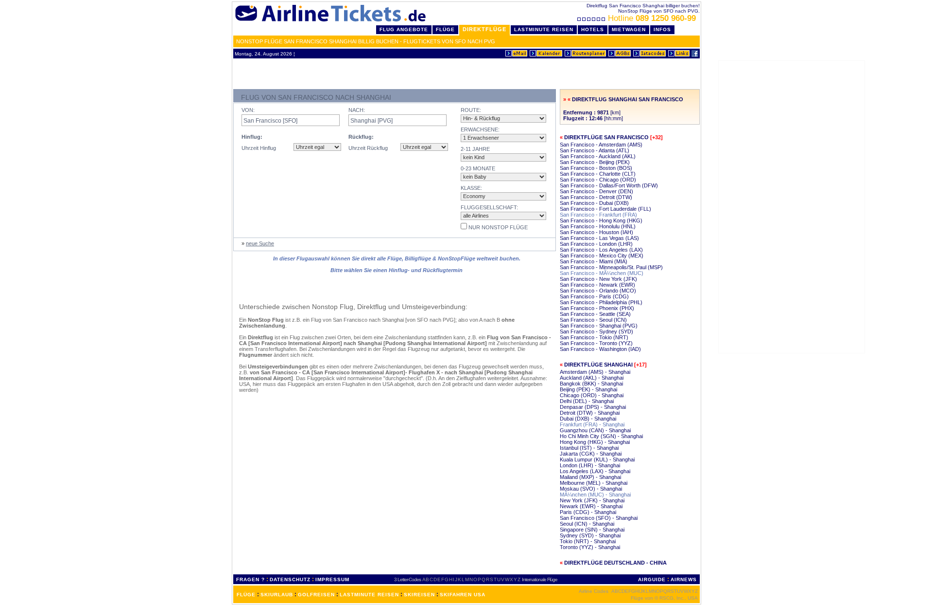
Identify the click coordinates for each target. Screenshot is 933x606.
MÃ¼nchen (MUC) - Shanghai (595, 494)
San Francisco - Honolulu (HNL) (598, 226)
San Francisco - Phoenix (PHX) (597, 308)
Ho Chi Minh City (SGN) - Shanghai (601, 436)
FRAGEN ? (250, 579)
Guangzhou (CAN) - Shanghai (595, 430)
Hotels (592, 29)
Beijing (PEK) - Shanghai (588, 389)
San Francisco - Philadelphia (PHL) (601, 302)
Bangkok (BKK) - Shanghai (591, 383)
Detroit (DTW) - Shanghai (590, 413)
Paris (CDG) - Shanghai (588, 512)
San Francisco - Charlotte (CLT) (598, 174)
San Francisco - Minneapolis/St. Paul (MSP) (611, 267)
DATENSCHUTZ (290, 579)
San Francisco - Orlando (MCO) (598, 291)
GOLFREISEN (316, 594)
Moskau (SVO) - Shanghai (591, 489)
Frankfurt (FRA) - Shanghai (592, 424)
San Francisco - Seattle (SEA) (595, 314)
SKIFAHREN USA (462, 594)
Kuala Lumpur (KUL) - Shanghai (597, 459)
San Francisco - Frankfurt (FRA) (598, 215)
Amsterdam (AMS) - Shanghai (595, 372)
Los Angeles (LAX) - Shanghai (595, 471)
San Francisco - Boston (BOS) (596, 168)
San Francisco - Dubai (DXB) (594, 203)
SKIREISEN (419, 594)
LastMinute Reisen (543, 29)
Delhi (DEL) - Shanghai (587, 401)
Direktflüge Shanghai (598, 364)
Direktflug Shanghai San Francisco (627, 99)
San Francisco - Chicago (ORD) (598, 180)
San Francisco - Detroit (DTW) (596, 197)
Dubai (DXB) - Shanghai (588, 419)
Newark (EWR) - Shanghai (591, 506)
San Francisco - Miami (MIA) (593, 261)
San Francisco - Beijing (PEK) (595, 162)
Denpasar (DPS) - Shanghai (593, 407)
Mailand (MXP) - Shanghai (590, 477)
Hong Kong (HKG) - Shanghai (595, 442)
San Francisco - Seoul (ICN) (593, 320)
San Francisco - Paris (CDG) (594, 296)
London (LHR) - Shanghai (590, 465)
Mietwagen (629, 29)
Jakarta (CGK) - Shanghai (591, 454)
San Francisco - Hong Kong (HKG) (601, 220)
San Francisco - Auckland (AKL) (598, 156)
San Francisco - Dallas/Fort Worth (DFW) (609, 185)
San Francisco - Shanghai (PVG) (599, 326)
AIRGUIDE (652, 579)
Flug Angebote (404, 29)
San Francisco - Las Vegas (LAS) (599, 238)
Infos (662, 29)
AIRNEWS (684, 579)
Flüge (445, 29)
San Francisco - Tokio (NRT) (594, 337)
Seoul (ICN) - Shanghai (587, 524)
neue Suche (260, 243)
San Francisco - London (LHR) (596, 244)
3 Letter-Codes (407, 579)
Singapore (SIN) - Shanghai (592, 530)
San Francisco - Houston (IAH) (596, 232)
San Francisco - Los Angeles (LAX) (601, 250)
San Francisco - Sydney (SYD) (596, 331)
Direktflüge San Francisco (606, 137)
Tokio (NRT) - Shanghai (588, 541)
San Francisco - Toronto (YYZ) (596, 343)
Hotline (651, 18)
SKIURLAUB (276, 594)
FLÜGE (246, 594)
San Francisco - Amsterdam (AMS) (601, 144)
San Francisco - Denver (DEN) (596, 191)
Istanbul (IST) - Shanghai (589, 448)
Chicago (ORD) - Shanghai (591, 395)
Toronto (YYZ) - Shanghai (590, 547)
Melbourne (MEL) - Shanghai (593, 483)
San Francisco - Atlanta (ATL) (594, 150)
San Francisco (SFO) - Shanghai (599, 518)
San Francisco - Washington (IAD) (600, 349)
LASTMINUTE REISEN (369, 594)
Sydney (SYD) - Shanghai (590, 535)
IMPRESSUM (332, 579)
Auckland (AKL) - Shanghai (591, 378)
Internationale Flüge (539, 579)
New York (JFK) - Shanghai (592, 500)
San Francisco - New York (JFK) (598, 279)
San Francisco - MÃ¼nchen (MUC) (601, 273)
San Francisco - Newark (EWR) (597, 285)
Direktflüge (484, 29)
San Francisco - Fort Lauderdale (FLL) (605, 209)
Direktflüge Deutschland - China (615, 563)
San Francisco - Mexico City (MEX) (601, 255)
